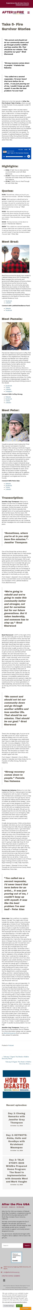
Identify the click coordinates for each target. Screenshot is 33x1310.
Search (27, 1245)
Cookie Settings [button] (8, 1305)
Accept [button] (19, 1305)
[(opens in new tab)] (16, 1257)
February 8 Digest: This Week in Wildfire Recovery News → (18, 1063)
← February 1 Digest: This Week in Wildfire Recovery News (15, 1057)
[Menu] (28, 12)
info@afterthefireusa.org (11, 1272)
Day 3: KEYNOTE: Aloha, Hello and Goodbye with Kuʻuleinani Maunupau (16, 1141)
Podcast (11, 1045)
